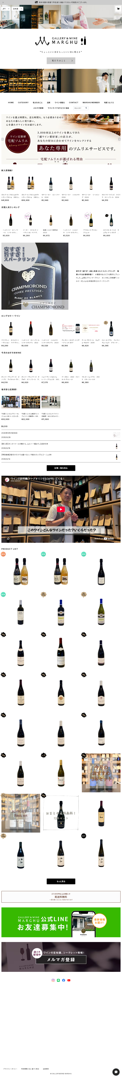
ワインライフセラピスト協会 (58, 108)
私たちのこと (38, 103)
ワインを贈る (60, 103)
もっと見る (61, 881)
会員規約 (46, 1069)
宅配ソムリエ (109, 103)
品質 (49, 103)
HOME (11, 103)
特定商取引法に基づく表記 (30, 1069)
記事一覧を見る (61, 468)
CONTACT (73, 103)
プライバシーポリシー (10, 1069)
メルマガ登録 (38, 108)
